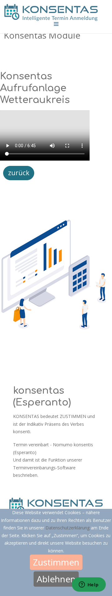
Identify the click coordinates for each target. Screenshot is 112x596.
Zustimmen (56, 562)
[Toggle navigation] (56, 24)
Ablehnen (56, 579)
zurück (18, 172)
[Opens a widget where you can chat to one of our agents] (89, 585)
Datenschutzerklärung (68, 528)
